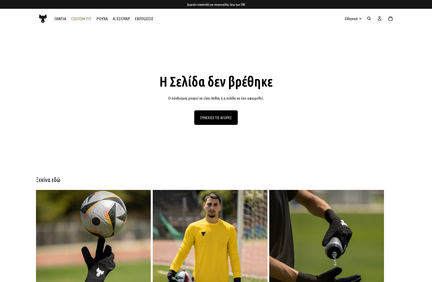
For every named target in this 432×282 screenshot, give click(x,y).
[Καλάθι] (390, 18)
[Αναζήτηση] (369, 18)
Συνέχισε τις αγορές (216, 117)
